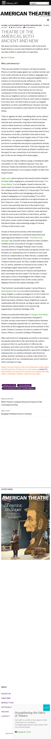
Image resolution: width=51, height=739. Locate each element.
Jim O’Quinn (17, 27)
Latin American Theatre (19, 25)
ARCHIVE (5, 712)
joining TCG (43, 369)
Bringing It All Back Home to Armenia (16, 412)
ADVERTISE (6, 694)
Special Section (9, 385)
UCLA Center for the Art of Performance (19, 388)
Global (4, 25)
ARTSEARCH (6, 707)
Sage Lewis (6, 178)
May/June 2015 (36, 25)
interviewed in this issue (11, 291)
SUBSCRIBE (6, 698)
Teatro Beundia (25, 385)
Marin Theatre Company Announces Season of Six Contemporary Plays (21, 402)
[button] (4, 3)
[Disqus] (25, 454)
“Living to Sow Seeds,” (39, 314)
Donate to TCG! (24, 732)
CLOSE (46, 708)
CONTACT (5, 716)
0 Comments (30, 27)
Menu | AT (12, 3)
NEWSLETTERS (7, 703)
